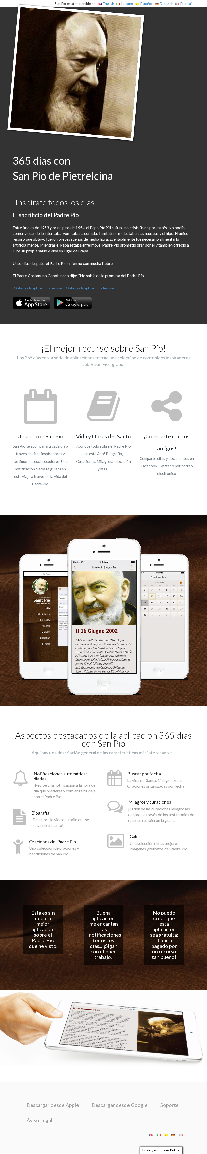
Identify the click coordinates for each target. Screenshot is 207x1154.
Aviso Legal (40, 1120)
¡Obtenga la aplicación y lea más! (38, 288)
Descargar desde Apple (53, 1105)
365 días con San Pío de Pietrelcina (63, 168)
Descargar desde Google (120, 1105)
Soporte (169, 1105)
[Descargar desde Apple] (31, 303)
